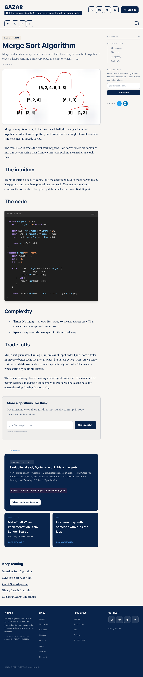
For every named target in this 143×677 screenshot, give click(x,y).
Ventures (43, 629)
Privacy (42, 640)
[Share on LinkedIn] (125, 103)
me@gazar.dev (114, 628)
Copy (93, 214)
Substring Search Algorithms (19, 597)
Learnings (78, 618)
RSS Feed (81, 640)
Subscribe (85, 425)
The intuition (116, 47)
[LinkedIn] (91, 9)
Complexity (116, 56)
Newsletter (43, 656)
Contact (42, 635)
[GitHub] (107, 9)
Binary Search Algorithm (17, 590)
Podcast (77, 635)
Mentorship (44, 624)
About (42, 618)
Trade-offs (115, 61)
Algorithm (11, 37)
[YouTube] (99, 9)
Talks (76, 629)
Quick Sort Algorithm (15, 584)
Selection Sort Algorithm (17, 577)
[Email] (115, 9)
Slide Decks (79, 624)
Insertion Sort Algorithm (17, 571)
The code (115, 52)
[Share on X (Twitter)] (119, 103)
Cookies (42, 651)
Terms (41, 645)
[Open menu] (136, 23)
